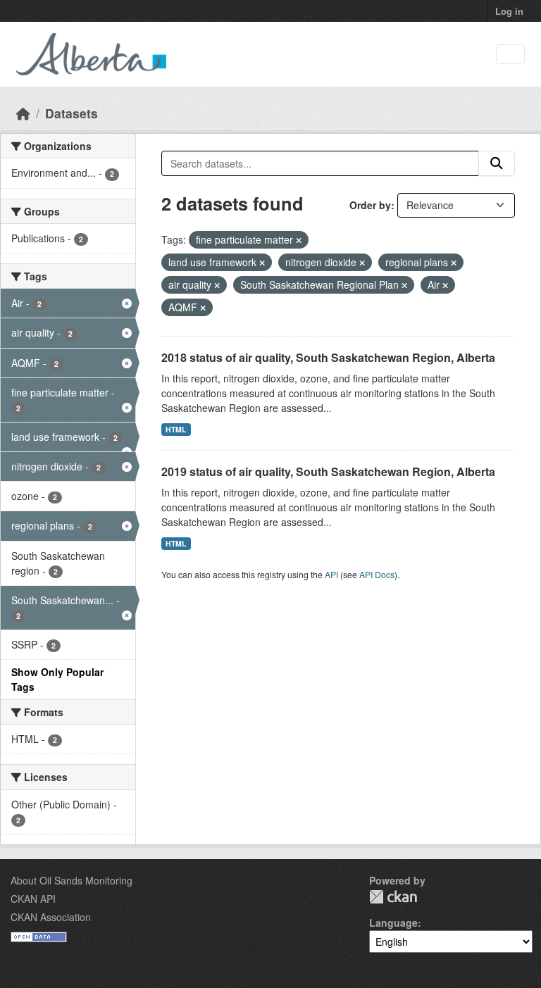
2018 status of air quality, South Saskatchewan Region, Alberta (328, 357)
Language (393, 922)
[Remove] (298, 240)
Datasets (71, 113)
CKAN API (33, 899)
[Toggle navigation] (510, 54)
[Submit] (496, 163)
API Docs (376, 574)
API (331, 574)
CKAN (393, 896)
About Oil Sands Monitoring (71, 880)
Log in (509, 11)
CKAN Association (51, 917)
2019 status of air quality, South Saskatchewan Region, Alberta (328, 471)
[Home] (23, 113)
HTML (176, 429)
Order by (370, 205)
